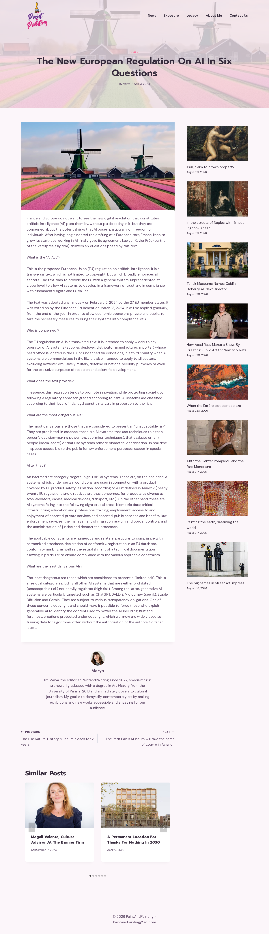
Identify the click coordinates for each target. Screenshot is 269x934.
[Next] (163, 827)
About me (214, 15)
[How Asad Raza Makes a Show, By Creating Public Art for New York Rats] (217, 321)
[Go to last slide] (32, 827)
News (152, 15)
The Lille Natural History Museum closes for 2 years (57, 738)
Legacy (192, 15)
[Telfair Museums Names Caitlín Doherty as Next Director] (217, 260)
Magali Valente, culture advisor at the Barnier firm (57, 839)
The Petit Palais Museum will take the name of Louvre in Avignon (140, 738)
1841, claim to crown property (210, 167)
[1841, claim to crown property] (217, 143)
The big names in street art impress (215, 583)
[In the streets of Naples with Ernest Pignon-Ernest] (217, 199)
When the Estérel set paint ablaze (214, 405)
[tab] (90, 876)
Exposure (171, 15)
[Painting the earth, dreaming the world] (217, 498)
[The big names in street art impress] (217, 559)
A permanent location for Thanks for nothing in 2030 (133, 839)
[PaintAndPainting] (35, 15)
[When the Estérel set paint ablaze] (217, 382)
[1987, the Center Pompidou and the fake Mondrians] (217, 437)
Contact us (238, 15)
